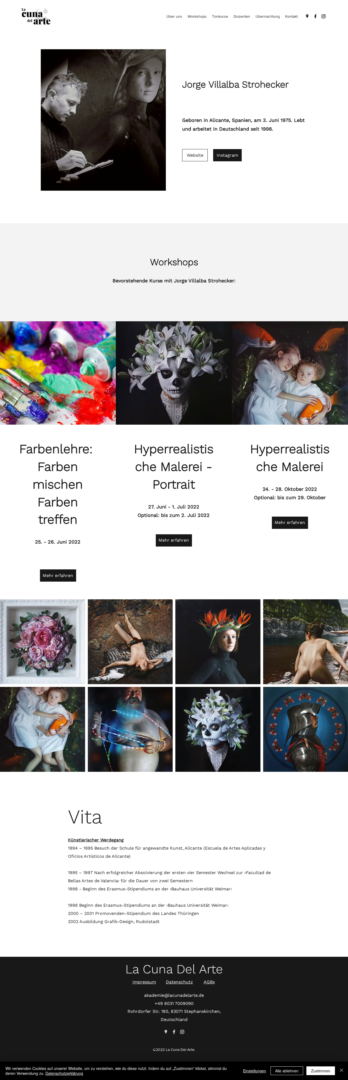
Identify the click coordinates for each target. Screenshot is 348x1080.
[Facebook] (315, 16)
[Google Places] (307, 16)
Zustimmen (320, 1070)
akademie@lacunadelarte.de (174, 995)
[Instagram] (323, 16)
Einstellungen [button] (254, 1070)
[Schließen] (341, 1071)
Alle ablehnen (287, 1070)
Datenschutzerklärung (64, 1073)
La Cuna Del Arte (174, 969)
